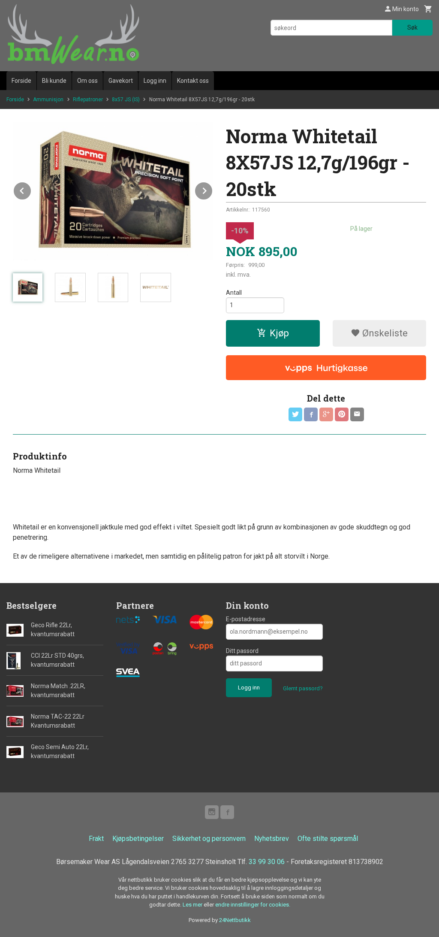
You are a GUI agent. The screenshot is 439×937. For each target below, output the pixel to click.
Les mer (193, 904)
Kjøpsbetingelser (138, 838)
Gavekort (120, 80)
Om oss (87, 80)
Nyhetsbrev (271, 838)
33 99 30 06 (267, 862)
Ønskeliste (384, 333)
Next (212, 189)
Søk (412, 27)
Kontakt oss (193, 80)
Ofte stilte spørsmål (328, 838)
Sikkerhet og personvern (209, 838)
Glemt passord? (303, 688)
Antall (234, 292)
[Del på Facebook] (311, 414)
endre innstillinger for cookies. (252, 904)
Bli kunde (54, 80)
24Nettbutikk (235, 920)
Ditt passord (242, 650)
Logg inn (155, 80)
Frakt (96, 838)
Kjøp (279, 333)
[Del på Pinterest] (342, 414)
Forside (21, 80)
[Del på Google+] (326, 414)
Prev (31, 189)
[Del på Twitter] (295, 414)
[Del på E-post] (357, 414)
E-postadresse (245, 619)
